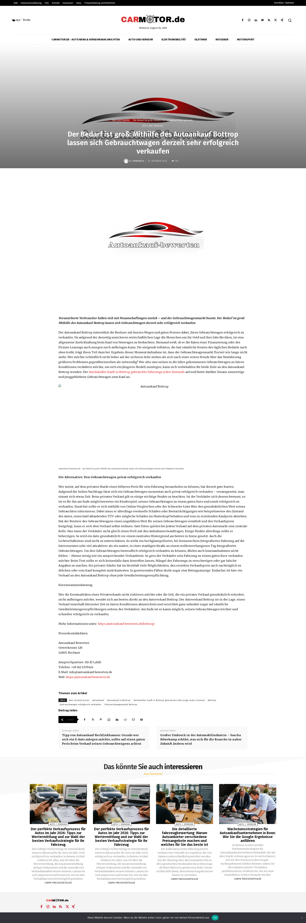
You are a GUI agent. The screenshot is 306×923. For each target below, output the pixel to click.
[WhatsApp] (108, 719)
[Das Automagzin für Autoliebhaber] (153, 19)
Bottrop (212, 700)
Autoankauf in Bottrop (119, 700)
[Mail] (262, 20)
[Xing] (282, 20)
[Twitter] (275, 20)
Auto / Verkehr (58, 824)
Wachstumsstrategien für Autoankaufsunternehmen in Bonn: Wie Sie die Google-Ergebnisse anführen (248, 835)
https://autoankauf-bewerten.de (88, 677)
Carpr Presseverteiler (58, 883)
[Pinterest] (100, 719)
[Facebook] (242, 20)
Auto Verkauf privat (79, 700)
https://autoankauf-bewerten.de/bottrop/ (126, 623)
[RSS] (269, 20)
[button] (289, 20)
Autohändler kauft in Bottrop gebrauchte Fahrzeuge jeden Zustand (169, 700)
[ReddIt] (125, 719)
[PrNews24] (126, 161)
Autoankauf (98, 700)
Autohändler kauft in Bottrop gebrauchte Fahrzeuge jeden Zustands (137, 372)
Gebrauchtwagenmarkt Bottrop (120, 704)
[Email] (133, 719)
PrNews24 (138, 161)
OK (215, 917)
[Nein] (301, 917)
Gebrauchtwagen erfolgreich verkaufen (80, 704)
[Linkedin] (255, 20)
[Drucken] (141, 719)
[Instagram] (249, 20)
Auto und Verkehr (121, 120)
